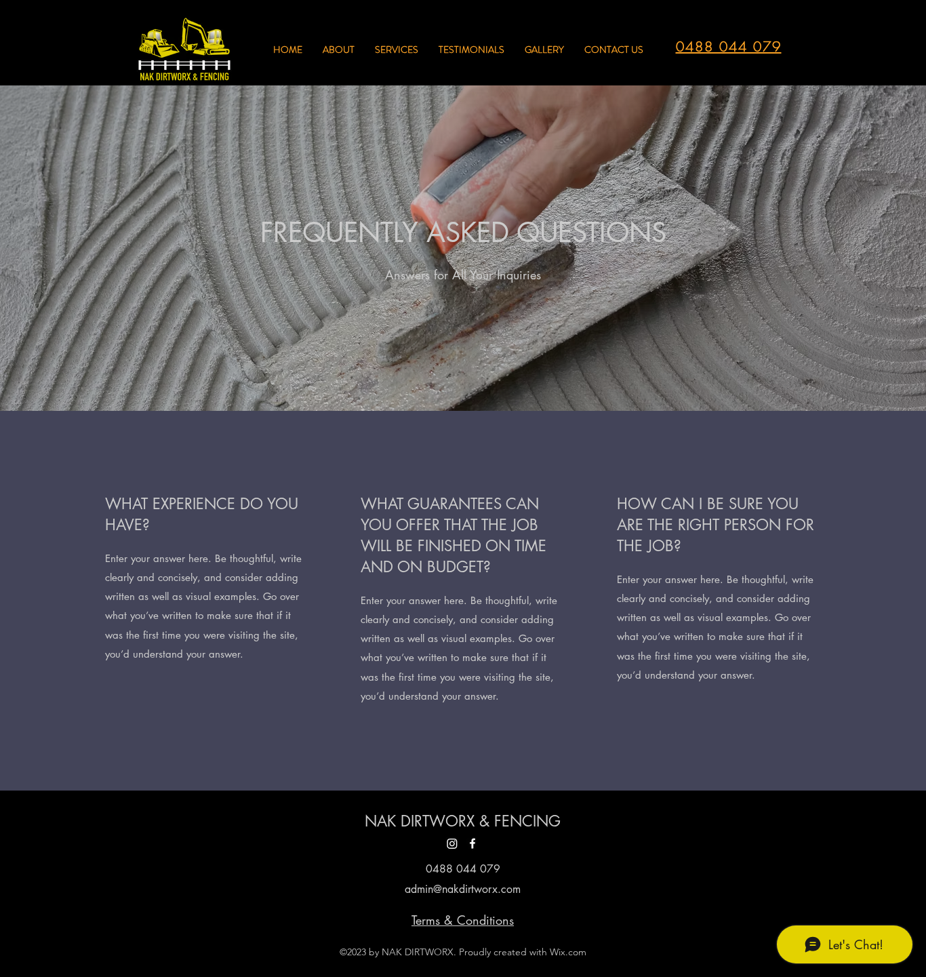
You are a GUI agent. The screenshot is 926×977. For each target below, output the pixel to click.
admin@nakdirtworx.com (463, 889)
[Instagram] (452, 843)
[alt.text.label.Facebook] (472, 843)
